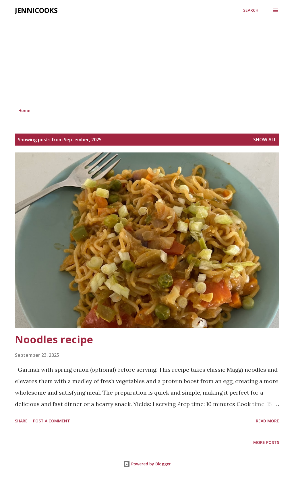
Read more (267, 421)
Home (24, 110)
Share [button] (21, 421)
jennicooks (36, 10)
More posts (266, 442)
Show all (264, 139)
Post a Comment (51, 421)
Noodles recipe (54, 339)
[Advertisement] (147, 61)
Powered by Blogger (150, 464)
